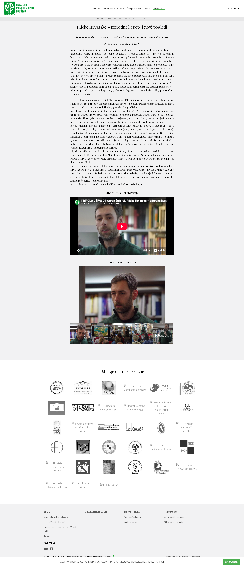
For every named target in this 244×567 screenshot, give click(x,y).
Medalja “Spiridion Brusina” (54, 522)
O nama (96, 8)
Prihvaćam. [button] (231, 561)
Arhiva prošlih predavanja (174, 517)
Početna (100, 19)
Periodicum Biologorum (113, 8)
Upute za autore (130, 522)
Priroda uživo (159, 8)
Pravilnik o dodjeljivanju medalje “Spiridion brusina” (61, 529)
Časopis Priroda (134, 8)
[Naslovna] (19, 8)
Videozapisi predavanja (173, 522)
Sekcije (147, 8)
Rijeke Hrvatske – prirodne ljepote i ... (133, 19)
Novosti (47, 535)
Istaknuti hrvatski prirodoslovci (56, 517)
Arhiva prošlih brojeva (132, 517)
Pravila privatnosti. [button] (156, 562)
